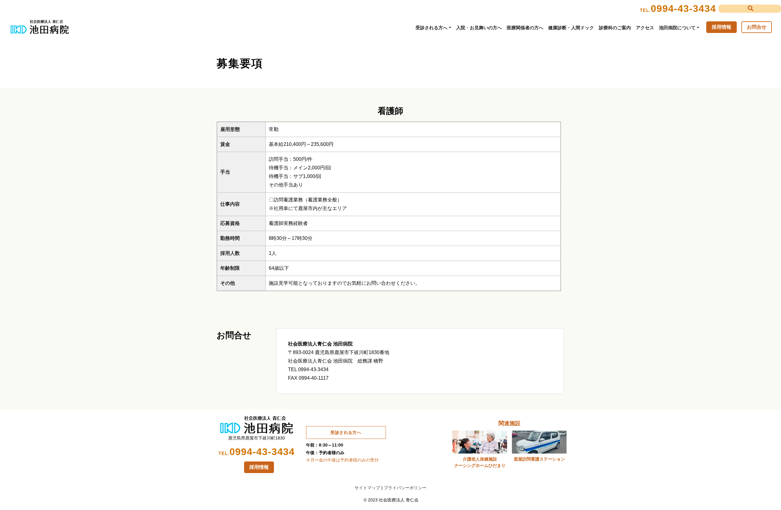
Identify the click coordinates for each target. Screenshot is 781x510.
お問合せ (756, 27)
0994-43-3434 (683, 8)
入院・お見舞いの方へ (479, 27)
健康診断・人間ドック (571, 27)
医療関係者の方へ (525, 27)
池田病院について (677, 27)
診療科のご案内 (615, 27)
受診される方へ (432, 27)
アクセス (645, 27)
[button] (749, 9)
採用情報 (721, 27)
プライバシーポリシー (405, 487)
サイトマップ (367, 487)
